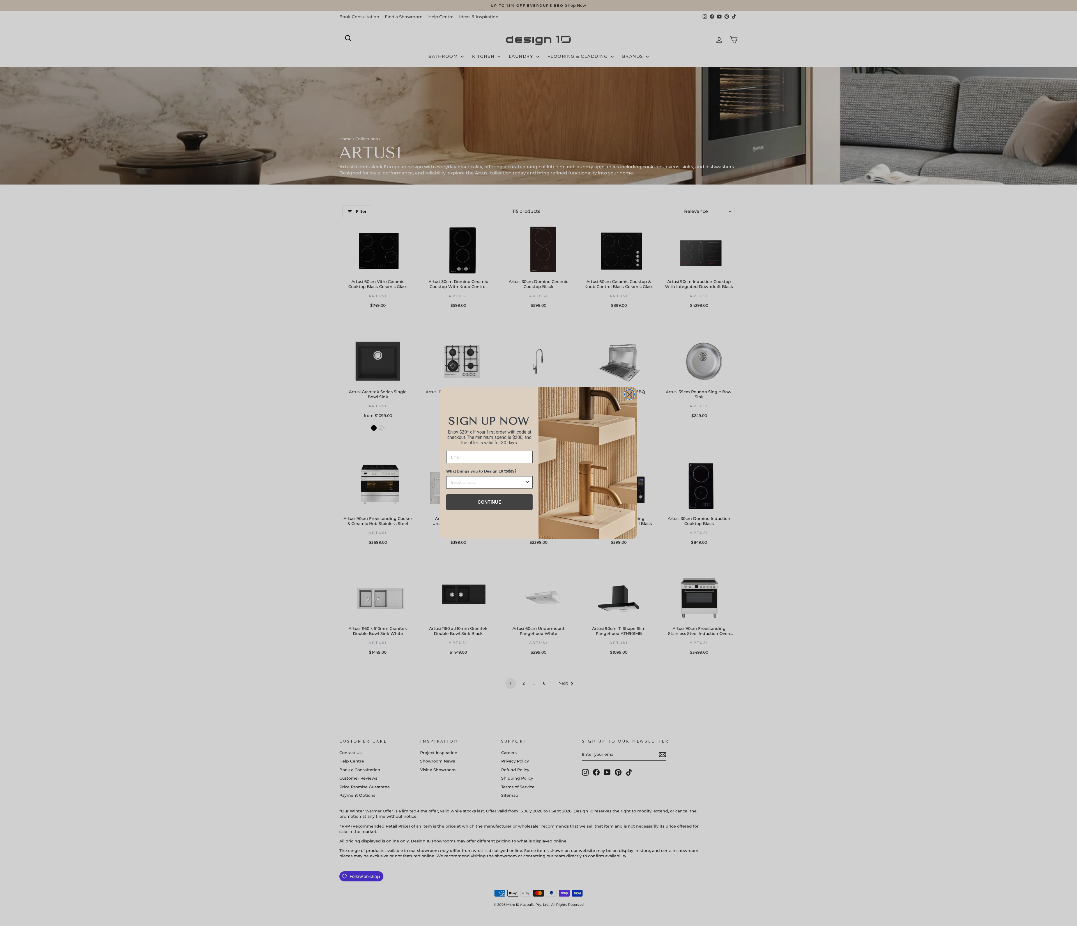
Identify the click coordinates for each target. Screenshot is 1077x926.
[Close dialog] (629, 394)
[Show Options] (527, 482)
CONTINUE (489, 502)
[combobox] (487, 482)
